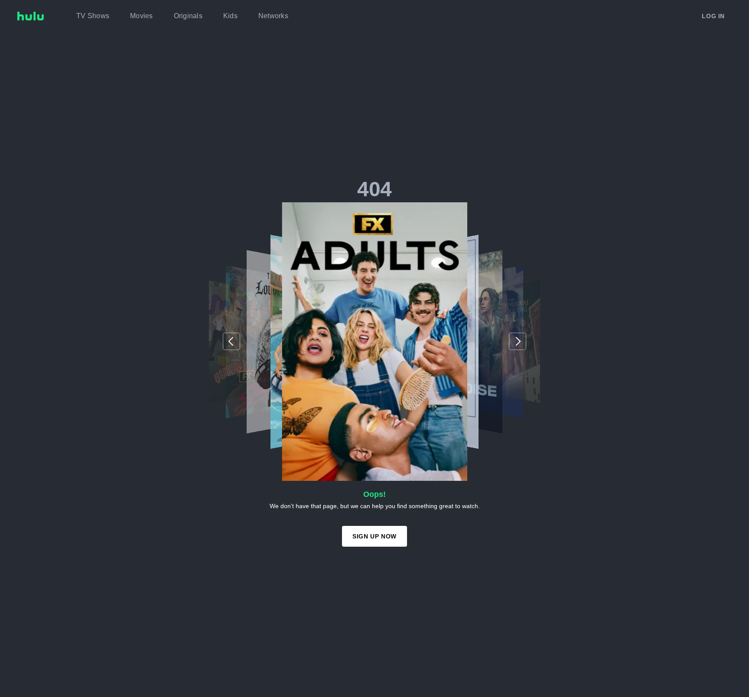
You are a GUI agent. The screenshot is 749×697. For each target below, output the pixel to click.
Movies (141, 15)
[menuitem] (92, 16)
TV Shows (92, 15)
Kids (230, 15)
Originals (188, 15)
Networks (273, 15)
